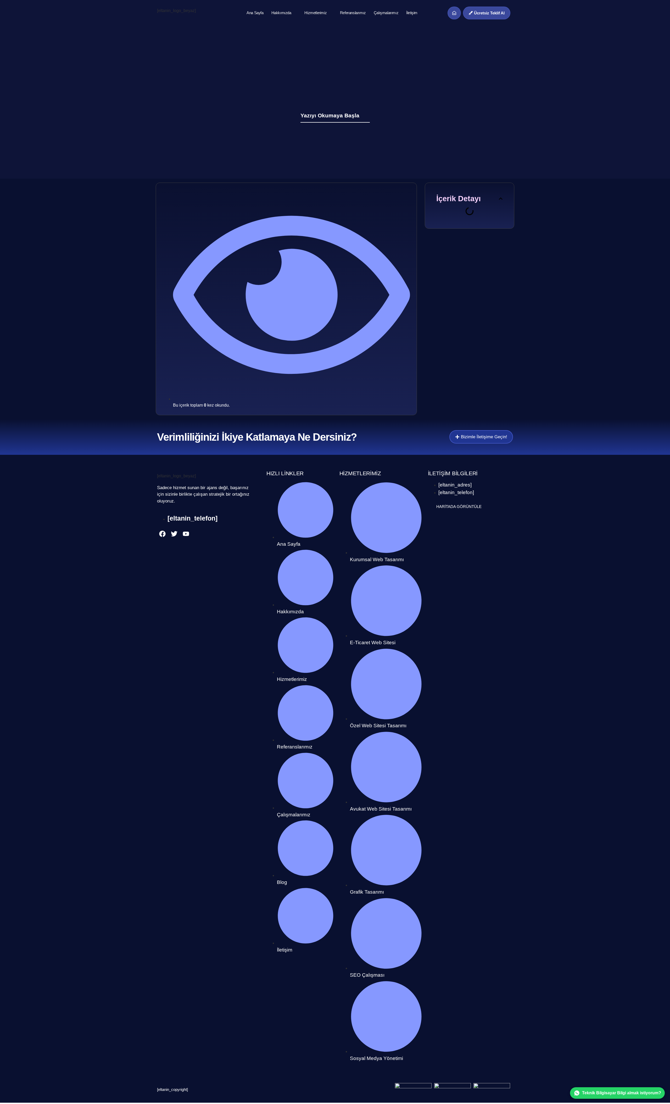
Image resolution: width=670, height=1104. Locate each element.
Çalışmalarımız (386, 12)
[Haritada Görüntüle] (431, 506)
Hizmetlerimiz (315, 12)
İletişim (411, 12)
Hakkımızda (281, 12)
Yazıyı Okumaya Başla (329, 115)
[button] (501, 198)
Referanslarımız (353, 12)
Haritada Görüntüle (459, 506)
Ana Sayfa (255, 12)
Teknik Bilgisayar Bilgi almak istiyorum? (621, 1093)
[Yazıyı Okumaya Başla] (367, 115)
